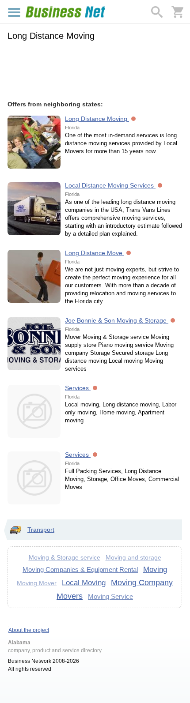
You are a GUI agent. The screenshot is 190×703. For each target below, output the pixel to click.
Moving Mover (37, 583)
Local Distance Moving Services (110, 185)
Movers (70, 596)
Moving (155, 569)
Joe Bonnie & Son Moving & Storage (116, 320)
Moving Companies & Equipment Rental (80, 569)
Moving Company (142, 582)
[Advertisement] (95, 69)
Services (78, 387)
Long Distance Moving (97, 118)
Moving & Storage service (64, 557)
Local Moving (84, 582)
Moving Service (110, 596)
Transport (40, 529)
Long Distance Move (94, 252)
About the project (28, 630)
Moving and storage (133, 557)
